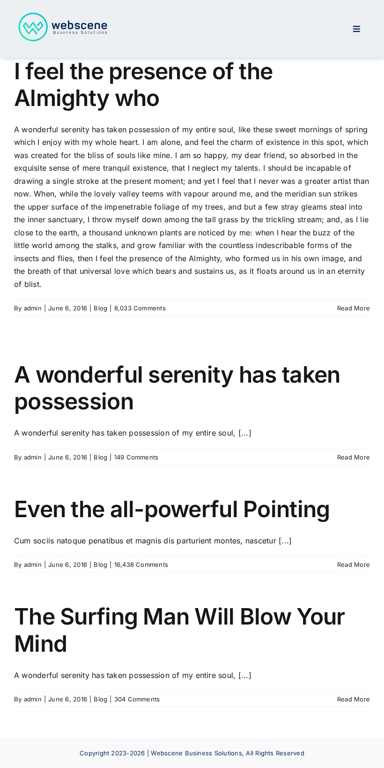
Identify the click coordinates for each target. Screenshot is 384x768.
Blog (100, 308)
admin (33, 308)
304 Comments (137, 699)
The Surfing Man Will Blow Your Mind (179, 629)
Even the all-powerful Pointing (172, 509)
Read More (353, 308)
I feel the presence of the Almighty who (143, 84)
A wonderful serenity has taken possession (177, 388)
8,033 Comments (140, 308)
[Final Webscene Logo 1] (63, 14)
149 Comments (136, 457)
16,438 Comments (141, 564)
